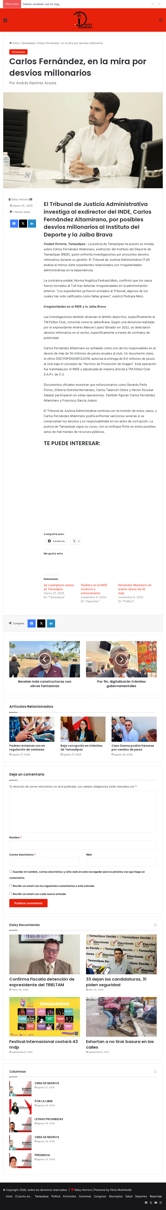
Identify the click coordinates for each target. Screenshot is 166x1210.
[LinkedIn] (32, 224)
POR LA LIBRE (44, 1101)
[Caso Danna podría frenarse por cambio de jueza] (134, 729)
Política (55, 1196)
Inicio (15, 43)
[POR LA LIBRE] (20, 1106)
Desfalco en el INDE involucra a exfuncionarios (94, 589)
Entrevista (69, 1196)
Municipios (116, 1196)
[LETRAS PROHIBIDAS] (20, 1124)
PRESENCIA (42, 1155)
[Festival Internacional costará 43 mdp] (44, 1017)
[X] (23, 224)
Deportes (141, 1196)
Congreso (100, 1196)
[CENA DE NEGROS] (20, 1088)
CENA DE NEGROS (47, 1083)
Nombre (15, 837)
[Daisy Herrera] (83, 20)
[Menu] (5, 21)
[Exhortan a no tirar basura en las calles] (121, 1017)
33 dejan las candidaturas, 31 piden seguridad (116, 982)
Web (89, 854)
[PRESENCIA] (20, 1160)
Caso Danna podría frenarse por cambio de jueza (133, 748)
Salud (129, 1196)
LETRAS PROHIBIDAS (49, 1119)
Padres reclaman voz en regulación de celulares (53, 4)
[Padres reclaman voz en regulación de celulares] (31, 729)
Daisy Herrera (20, 199)
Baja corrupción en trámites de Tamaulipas (81, 748)
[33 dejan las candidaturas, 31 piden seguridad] (121, 954)
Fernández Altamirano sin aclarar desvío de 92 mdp (134, 589)
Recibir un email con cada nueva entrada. (40, 894)
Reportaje (156, 1196)
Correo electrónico (22, 854)
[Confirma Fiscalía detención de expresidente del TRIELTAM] (44, 954)
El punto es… (23, 1196)
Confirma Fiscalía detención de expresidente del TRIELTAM (41, 982)
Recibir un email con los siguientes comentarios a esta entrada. (54, 885)
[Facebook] (14, 224)
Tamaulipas (28, 43)
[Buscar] (161, 21)
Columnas (85, 1196)
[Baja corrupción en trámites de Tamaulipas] (83, 729)
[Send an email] (31, 199)
